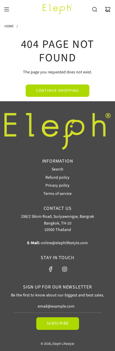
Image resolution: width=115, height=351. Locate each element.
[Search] (94, 9)
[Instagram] (64, 269)
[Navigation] (6, 9)
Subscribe (58, 323)
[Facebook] (50, 269)
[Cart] (107, 9)
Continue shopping (57, 91)
